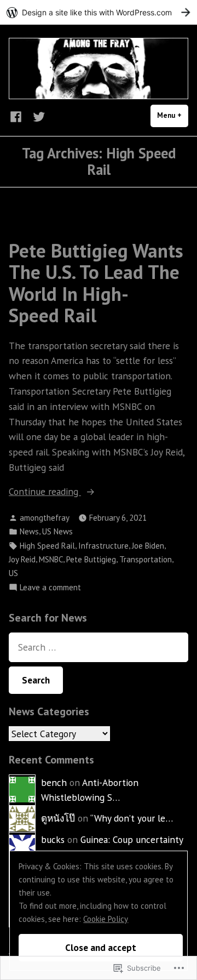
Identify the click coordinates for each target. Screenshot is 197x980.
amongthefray (44, 517)
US (13, 573)
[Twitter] (36, 116)
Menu (172, 115)
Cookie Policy (105, 919)
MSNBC (51, 559)
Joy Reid (22, 559)
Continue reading (45, 492)
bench (54, 782)
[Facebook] (18, 116)
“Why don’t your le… (131, 818)
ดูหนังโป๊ (58, 818)
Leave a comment (50, 588)
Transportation (145, 559)
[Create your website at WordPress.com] (98, 12)
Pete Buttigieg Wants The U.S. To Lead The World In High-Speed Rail (96, 283)
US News (57, 531)
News (29, 531)
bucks (53, 839)
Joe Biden (148, 545)
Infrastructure (103, 545)
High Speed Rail (47, 545)
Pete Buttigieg (91, 559)
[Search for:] (98, 647)
